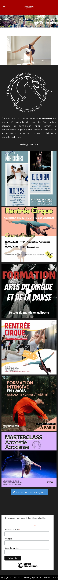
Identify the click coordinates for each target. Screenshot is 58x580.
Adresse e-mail (12, 529)
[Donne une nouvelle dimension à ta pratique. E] (29, 291)
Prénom (8, 539)
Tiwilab (54, 577)
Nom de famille (11, 548)
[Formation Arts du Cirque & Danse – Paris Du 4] (29, 403)
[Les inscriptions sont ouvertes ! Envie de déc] (29, 347)
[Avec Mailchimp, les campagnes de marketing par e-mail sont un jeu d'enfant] (27, 568)
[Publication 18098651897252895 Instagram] (29, 178)
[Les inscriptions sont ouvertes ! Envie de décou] (29, 234)
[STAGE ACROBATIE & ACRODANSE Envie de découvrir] (29, 459)
